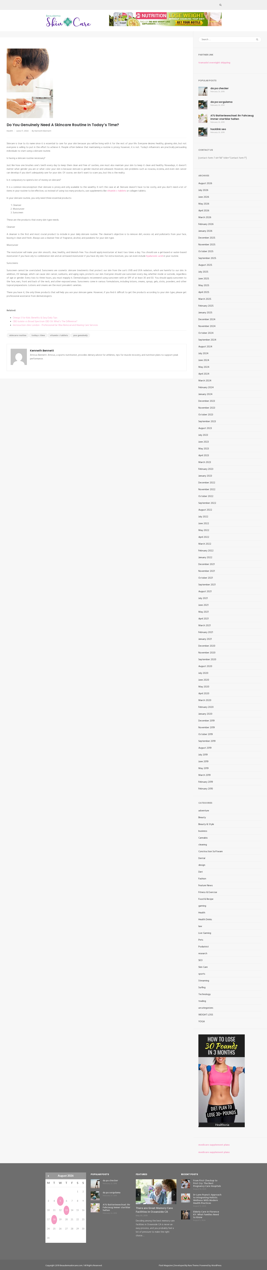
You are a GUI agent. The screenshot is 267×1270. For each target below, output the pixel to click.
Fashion (202, 878)
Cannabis (203, 838)
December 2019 (206, 720)
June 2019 (203, 761)
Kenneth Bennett (43, 131)
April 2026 (203, 210)
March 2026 (204, 217)
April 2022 (203, 537)
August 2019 (205, 748)
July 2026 (203, 190)
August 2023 (205, 428)
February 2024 (206, 387)
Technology (204, 994)
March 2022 (204, 544)
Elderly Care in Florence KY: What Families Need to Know (206, 1214)
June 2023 (203, 442)
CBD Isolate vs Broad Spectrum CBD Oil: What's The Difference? (45, 321)
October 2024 (206, 333)
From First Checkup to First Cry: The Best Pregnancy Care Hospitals (207, 1183)
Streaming (203, 980)
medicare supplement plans (214, 1145)
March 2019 (204, 775)
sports (201, 974)
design (201, 865)
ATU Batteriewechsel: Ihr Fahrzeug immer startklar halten (232, 117)
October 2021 (205, 578)
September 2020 (207, 659)
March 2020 (204, 700)
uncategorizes (205, 1008)
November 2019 (206, 727)
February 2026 (206, 224)
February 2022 (206, 550)
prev (138, 1195)
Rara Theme (193, 1265)
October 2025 (205, 251)
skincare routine (17, 335)
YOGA (201, 1021)
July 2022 (203, 516)
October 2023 (205, 414)
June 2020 (203, 680)
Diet (200, 872)
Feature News (205, 885)
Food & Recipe (205, 899)
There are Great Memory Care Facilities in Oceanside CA (154, 1210)
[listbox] (156, 1211)
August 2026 (205, 183)
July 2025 (203, 272)
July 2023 (203, 435)
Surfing (202, 987)
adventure (203, 810)
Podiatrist (203, 946)
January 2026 (205, 231)
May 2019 (203, 768)
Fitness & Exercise (207, 892)
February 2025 (206, 306)
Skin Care (203, 967)
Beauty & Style (206, 824)
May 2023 (203, 448)
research (202, 953)
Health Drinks (205, 919)
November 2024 (207, 326)
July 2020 (203, 673)
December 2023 (206, 401)
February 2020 (206, 707)
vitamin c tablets (59, 335)
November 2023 (206, 408)
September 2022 (207, 503)
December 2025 (206, 238)
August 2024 (205, 346)
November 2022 (206, 489)
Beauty (202, 817)
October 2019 (205, 734)
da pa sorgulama (221, 102)
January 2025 (205, 312)
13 (66, 1210)
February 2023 (205, 469)
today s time (38, 335)
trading (202, 1001)
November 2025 (206, 244)
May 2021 (203, 612)
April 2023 (203, 455)
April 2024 (203, 374)
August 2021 (205, 591)
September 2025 (207, 258)
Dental (201, 858)
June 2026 (203, 197)
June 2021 (203, 605)
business (202, 831)
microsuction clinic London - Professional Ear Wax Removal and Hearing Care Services (55, 325)
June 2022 (203, 523)
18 (54, 1220)
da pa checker (219, 88)
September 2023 (207, 421)
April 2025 (203, 292)
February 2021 (205, 632)
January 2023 (205, 476)
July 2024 (203, 353)
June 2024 (203, 360)
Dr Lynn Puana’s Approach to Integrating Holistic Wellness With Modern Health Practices (207, 1199)
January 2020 (205, 714)
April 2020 (203, 693)
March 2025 (204, 299)
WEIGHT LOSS (205, 1014)
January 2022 (205, 557)
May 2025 (203, 285)
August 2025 (205, 265)
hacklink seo (218, 129)
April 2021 (203, 618)
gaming (202, 906)
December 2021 (206, 564)
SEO (200, 960)
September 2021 (207, 584)
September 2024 (207, 340)
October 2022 (205, 496)
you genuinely (80, 335)
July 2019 (203, 754)
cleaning (202, 844)
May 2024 (203, 367)
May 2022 (203, 530)
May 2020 (203, 686)
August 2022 (205, 510)
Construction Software (210, 851)
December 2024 (206, 319)
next (174, 1195)
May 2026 (203, 204)
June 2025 (203, 278)
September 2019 (207, 741)
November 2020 (206, 652)
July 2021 (203, 598)
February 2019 (205, 782)
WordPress (216, 1265)
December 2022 (206, 482)
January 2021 (205, 639)
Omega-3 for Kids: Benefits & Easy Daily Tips (35, 318)
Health (10, 131)
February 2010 (205, 789)
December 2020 (206, 646)
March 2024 (204, 380)
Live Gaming (204, 933)
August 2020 (205, 666)
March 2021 (204, 625)
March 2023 (204, 462)
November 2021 (206, 571)
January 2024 (205, 394)
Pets (200, 940)
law (200, 926)
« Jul (48, 1176)
